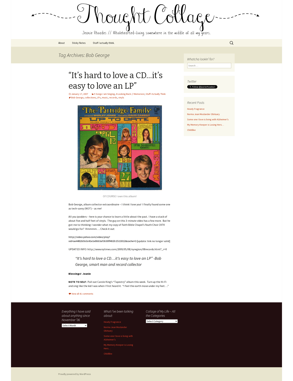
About (61, 43)
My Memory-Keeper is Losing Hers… (205, 124)
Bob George (77, 97)
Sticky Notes (79, 43)
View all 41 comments (82, 293)
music (105, 97)
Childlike (191, 129)
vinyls (121, 97)
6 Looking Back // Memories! (130, 93)
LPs (99, 97)
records (113, 97)
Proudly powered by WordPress (74, 374)
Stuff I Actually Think (156, 93)
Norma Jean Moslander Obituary (203, 114)
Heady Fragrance (195, 108)
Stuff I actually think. (103, 43)
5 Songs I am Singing (104, 93)
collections (90, 97)
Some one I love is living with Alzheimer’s (208, 119)
